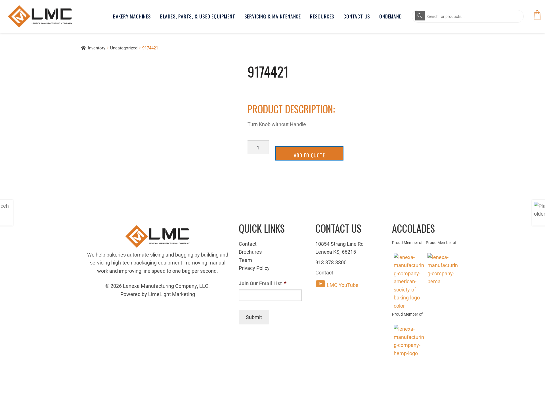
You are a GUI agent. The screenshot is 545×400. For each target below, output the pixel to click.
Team (245, 260)
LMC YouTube (342, 285)
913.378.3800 (331, 262)
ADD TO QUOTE (309, 155)
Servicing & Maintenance (272, 16)
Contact (248, 243)
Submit (254, 317)
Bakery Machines (132, 16)
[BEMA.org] (443, 269)
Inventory (96, 48)
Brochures (250, 251)
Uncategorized (123, 48)
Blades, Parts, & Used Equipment (197, 16)
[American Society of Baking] (409, 281)
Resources (322, 16)
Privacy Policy (254, 267)
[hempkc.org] (409, 341)
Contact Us (356, 16)
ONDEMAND (390, 16)
